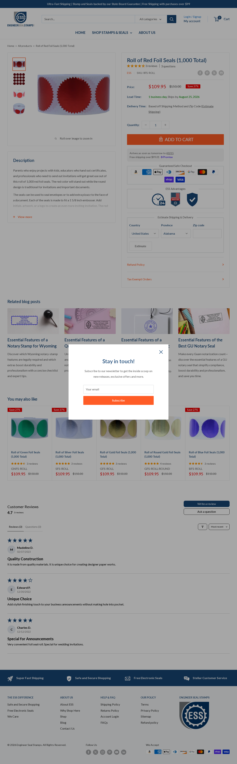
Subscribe (118, 400)
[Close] (161, 351)
